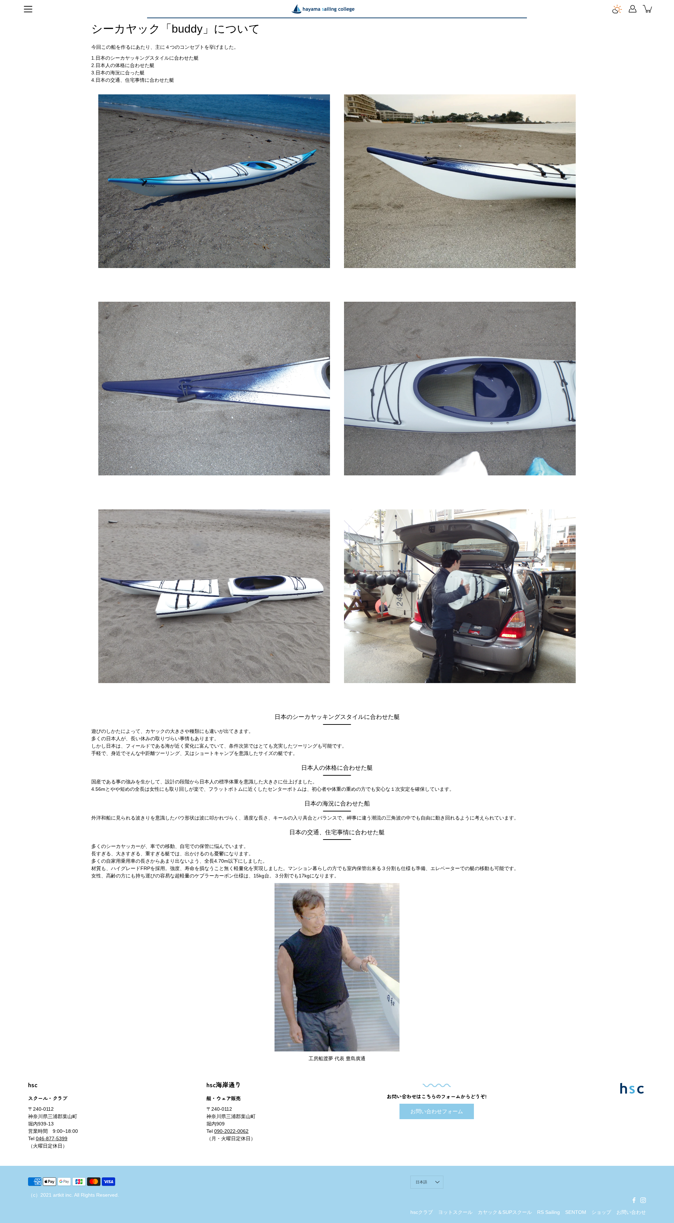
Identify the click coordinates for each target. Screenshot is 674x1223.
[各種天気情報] (617, 8)
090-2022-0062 (231, 1131)
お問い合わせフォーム (436, 1111)
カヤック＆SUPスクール (505, 1212)
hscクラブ (421, 1212)
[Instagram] (643, 1200)
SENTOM (575, 1212)
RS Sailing (548, 1212)
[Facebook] (634, 1200)
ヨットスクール (455, 1212)
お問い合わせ (631, 1212)
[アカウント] (632, 8)
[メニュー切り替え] (28, 9)
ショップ (601, 1212)
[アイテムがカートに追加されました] (648, 8)
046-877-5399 (51, 1138)
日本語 (422, 1182)
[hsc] (323, 9)
